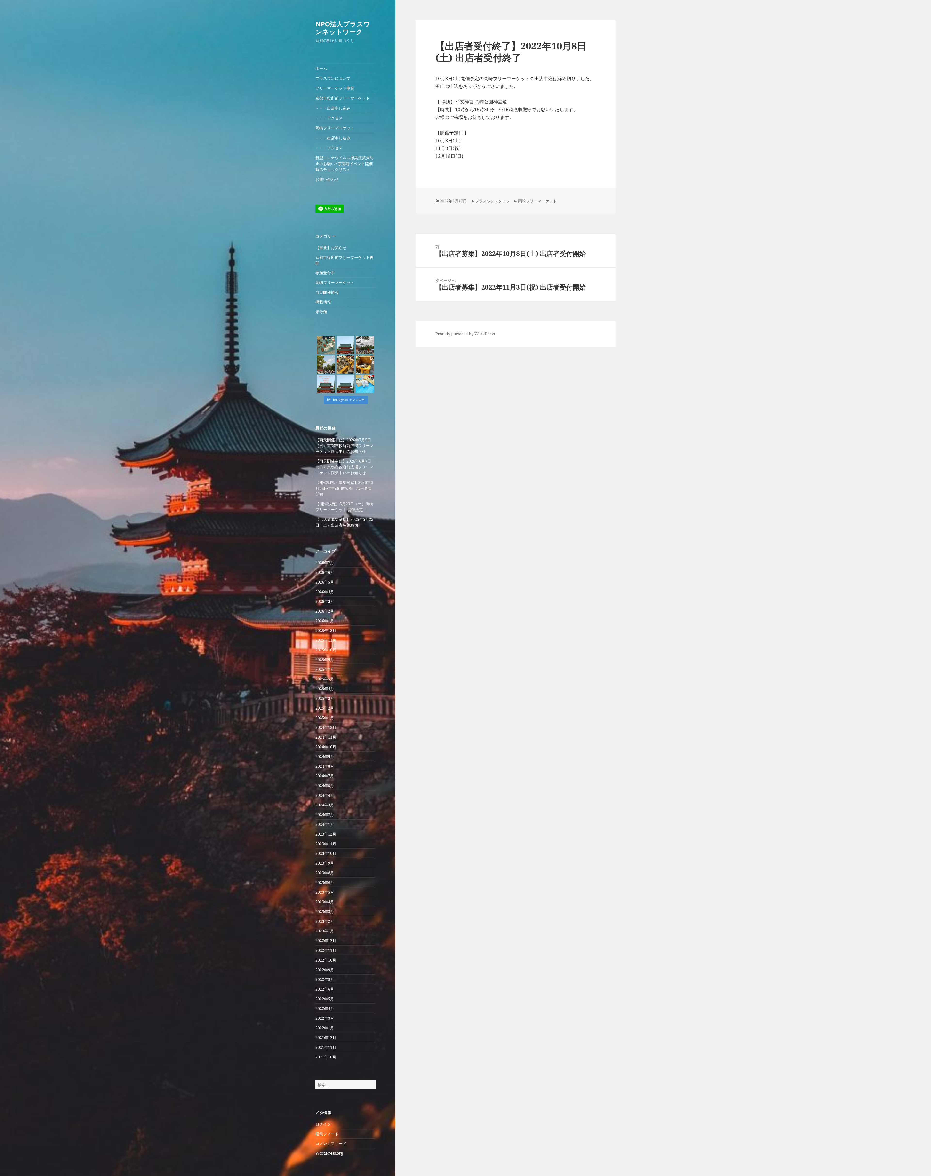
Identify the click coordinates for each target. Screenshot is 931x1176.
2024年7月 (324, 776)
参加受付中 (325, 273)
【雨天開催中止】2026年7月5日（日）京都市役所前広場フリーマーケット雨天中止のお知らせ (344, 445)
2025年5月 (324, 679)
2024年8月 (324, 766)
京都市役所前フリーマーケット (342, 98)
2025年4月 (324, 688)
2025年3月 (324, 698)
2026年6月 (324, 572)
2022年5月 (324, 999)
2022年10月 (325, 960)
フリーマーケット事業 (334, 88)
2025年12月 (325, 630)
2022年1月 (324, 1028)
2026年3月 (324, 601)
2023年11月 (325, 843)
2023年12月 (325, 834)
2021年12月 (325, 1037)
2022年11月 (325, 950)
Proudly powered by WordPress (465, 334)
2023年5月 (324, 892)
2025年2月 (324, 708)
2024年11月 (325, 737)
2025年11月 (325, 640)
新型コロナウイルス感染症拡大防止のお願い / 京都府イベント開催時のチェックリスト (344, 163)
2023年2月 (324, 921)
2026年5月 (324, 582)
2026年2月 (324, 611)
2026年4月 (324, 591)
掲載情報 (323, 302)
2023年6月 (324, 882)
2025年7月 (324, 669)
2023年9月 (324, 863)
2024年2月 (324, 814)
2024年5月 (324, 785)
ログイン (323, 1124)
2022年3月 (324, 1018)
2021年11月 (325, 1047)
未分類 (321, 311)
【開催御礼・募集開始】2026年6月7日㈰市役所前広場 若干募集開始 (344, 488)
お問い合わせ (327, 179)
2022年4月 (324, 1008)
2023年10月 (325, 853)
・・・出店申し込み (332, 108)
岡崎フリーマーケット (334, 128)
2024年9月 (324, 756)
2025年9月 (324, 659)
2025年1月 (324, 717)
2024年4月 (324, 795)
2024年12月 (325, 727)
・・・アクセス (329, 118)
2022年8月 (324, 979)
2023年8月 (324, 873)
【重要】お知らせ (330, 247)
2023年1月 (324, 931)
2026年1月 (324, 621)
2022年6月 (324, 989)
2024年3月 (324, 805)
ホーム (321, 68)
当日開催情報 (327, 292)
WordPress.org (329, 1153)
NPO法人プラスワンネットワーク (342, 27)
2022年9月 (324, 969)
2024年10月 (325, 747)
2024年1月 (324, 824)
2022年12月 (325, 940)
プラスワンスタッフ (492, 201)
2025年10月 (325, 650)
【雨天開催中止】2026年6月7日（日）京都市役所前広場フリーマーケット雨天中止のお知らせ (344, 466)
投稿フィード (327, 1134)
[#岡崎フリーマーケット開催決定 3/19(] (346, 384)
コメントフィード (330, 1143)
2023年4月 (324, 902)
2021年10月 (325, 1057)
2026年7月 (324, 562)
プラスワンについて (332, 78)
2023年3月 (324, 911)
